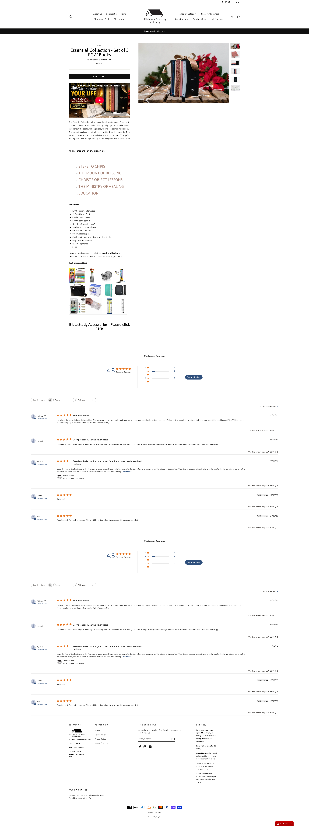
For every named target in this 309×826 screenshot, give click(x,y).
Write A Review (193, 377)
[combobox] (63, 400)
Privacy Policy (100, 739)
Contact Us (111, 13)
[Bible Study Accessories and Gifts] (98, 291)
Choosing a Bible (102, 19)
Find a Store (120, 19)
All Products (217, 19)
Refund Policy (100, 735)
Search (97, 730)
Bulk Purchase (182, 19)
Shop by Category (188, 13)
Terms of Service (101, 743)
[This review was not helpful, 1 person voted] (275, 452)
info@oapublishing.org (80, 739)
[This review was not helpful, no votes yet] (275, 430)
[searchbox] (39, 400)
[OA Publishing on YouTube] (150, 746)
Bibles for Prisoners (209, 13)
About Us (97, 13)
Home (123, 13)
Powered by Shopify (154, 817)
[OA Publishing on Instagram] (145, 746)
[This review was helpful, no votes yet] (271, 430)
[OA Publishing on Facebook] (139, 746)
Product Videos (200, 19)
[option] (154, 31)
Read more (127, 472)
